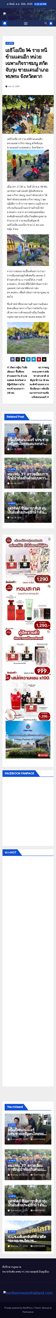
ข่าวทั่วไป (9, 43)
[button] (45, 23)
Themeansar (27, 1312)
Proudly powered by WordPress (18, 1308)
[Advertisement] (28, 972)
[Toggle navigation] (25, 23)
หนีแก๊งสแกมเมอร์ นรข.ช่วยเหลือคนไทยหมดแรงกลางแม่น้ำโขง (27, 443)
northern (39, 1139)
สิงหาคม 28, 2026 (19, 1139)
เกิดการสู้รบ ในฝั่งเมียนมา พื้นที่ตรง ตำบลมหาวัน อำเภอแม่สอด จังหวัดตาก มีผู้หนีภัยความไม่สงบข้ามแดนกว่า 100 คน (17, 380)
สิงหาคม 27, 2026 (19, 1246)
